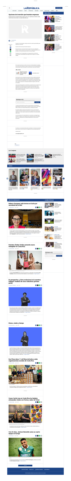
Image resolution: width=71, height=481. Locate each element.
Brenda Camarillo (12, 248)
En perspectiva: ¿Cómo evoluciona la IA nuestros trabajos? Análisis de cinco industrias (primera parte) (25, 281)
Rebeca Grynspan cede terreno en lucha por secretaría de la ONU (23, 204)
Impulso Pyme (56, 234)
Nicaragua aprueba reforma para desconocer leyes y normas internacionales (58, 19)
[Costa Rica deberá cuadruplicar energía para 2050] (49, 213)
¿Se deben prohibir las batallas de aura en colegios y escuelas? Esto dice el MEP (39, 155)
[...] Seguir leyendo (36, 273)
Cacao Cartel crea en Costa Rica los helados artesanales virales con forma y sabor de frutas (24, 399)
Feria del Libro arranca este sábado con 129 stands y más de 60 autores (58, 229)
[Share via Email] (10, 53)
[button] (58, 8)
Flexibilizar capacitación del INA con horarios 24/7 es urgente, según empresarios (57, 205)
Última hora (57, 16)
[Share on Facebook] (10, 48)
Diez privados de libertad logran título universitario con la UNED (57, 155)
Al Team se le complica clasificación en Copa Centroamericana (58, 221)
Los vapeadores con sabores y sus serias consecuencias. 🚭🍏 (46, 188)
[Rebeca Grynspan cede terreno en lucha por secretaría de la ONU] (25, 218)
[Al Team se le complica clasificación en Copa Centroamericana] (49, 221)
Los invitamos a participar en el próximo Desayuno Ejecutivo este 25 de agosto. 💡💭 (35, 188)
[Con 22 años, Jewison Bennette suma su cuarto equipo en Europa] (25, 447)
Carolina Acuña (14, 40)
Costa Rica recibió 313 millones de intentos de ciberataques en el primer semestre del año (58, 28)
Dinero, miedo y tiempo (16, 323)
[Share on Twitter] (10, 49)
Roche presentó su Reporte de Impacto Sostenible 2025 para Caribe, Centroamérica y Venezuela (13, 188)
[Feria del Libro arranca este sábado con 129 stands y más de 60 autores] (49, 228)
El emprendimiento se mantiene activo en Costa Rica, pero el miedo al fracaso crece (58, 237)
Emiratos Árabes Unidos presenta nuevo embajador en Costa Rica (22, 245)
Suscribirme (37, 102)
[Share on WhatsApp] (10, 51)
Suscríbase (47, 469)
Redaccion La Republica (13, 285)
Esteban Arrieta (12, 207)
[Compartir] (10, 55)
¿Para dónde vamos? (35, 73)
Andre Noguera (12, 435)
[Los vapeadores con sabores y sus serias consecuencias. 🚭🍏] (46, 177)
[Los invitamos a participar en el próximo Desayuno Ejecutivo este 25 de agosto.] (35, 177)
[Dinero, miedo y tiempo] (25, 336)
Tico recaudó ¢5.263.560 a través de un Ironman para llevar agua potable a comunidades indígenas (58, 47)
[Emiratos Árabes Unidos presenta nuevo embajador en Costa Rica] (25, 260)
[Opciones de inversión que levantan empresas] (25, 29)
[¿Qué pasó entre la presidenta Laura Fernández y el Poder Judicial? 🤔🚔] (57, 177)
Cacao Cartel (26, 426)
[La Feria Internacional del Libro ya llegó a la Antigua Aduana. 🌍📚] (24, 177)
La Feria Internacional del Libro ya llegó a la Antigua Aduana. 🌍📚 (24, 188)
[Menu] (10, 8)
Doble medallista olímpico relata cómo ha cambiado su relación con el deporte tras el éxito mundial (21, 160)
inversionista (17, 145)
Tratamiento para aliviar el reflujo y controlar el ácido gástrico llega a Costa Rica (23, 73)
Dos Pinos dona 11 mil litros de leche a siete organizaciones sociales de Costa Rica (23, 360)
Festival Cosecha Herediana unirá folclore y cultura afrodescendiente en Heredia (39, 160)
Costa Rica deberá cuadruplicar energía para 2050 (57, 213)
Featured (56, 34)
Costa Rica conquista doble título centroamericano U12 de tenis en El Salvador (20, 155)
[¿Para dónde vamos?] (30, 73)
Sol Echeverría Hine (12, 325)
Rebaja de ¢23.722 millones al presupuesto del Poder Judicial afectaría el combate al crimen (58, 38)
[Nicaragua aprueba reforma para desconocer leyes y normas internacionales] (49, 19)
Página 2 (55, 242)
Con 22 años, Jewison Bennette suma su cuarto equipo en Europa (24, 432)
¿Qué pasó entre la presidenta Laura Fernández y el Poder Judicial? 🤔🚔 (57, 188)
